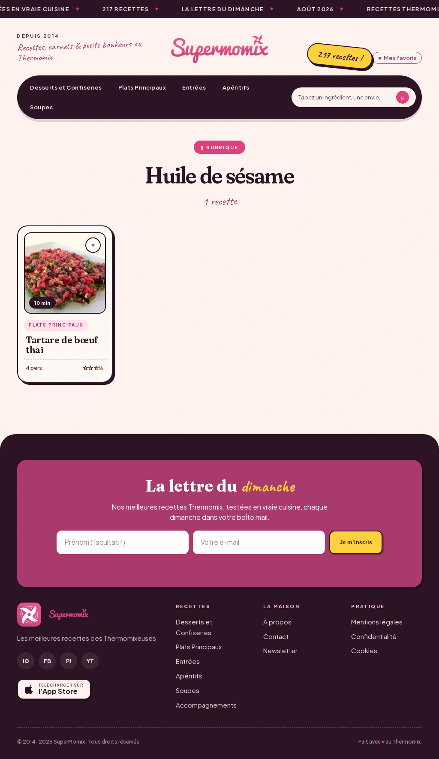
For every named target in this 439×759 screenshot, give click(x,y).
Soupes (41, 107)
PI (69, 660)
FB (47, 660)
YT (90, 660)
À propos (277, 622)
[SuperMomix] (219, 49)
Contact (276, 636)
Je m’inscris (356, 542)
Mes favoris (397, 58)
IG (26, 660)
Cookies (364, 650)
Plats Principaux (142, 87)
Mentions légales (377, 622)
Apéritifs (236, 87)
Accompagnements (206, 705)
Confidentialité (374, 636)
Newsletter (280, 650)
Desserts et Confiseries (66, 87)
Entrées (194, 87)
